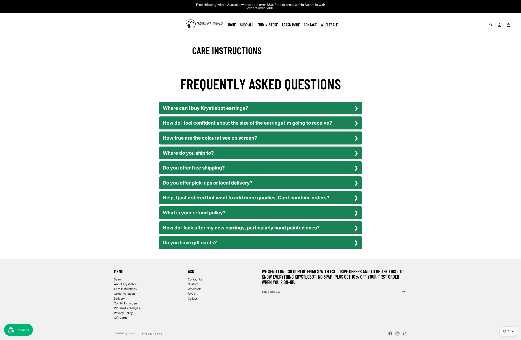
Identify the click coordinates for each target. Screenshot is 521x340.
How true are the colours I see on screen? (210, 138)
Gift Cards (120, 317)
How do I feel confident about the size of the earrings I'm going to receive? (247, 123)
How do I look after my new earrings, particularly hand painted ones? (241, 228)
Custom (193, 284)
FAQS (191, 293)
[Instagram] (397, 333)
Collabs (193, 298)
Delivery (119, 298)
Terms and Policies (151, 333)
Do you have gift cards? (190, 242)
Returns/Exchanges (127, 308)
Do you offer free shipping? (194, 168)
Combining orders (126, 303)
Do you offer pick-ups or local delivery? (208, 183)
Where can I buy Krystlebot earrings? (205, 108)
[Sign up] (403, 291)
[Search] (490, 25)
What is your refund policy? (194, 213)
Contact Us (195, 279)
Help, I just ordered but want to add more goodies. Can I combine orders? (246, 198)
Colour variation (124, 293)
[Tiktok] (404, 333)
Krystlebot (129, 333)
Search (118, 279)
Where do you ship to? (188, 153)
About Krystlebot (125, 284)
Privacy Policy (123, 313)
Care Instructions (125, 289)
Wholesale (194, 289)
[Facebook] (390, 333)
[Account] (499, 25)
